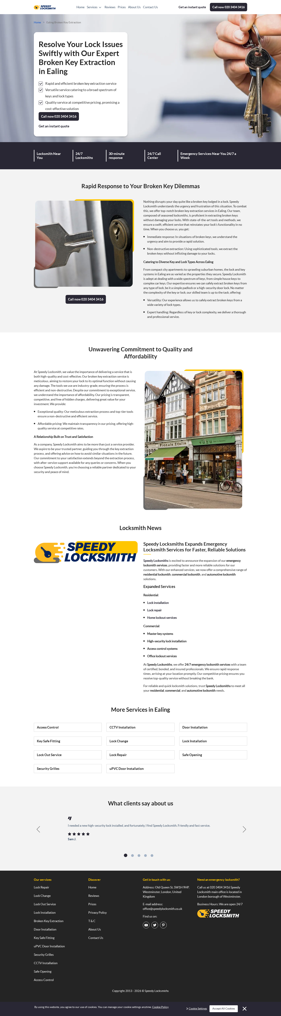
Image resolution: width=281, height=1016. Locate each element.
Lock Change (119, 741)
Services (92, 7)
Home (80, 7)
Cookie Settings (198, 1008)
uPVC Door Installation (127, 768)
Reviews (110, 7)
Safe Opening (192, 755)
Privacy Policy (97, 912)
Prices (122, 7)
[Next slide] (244, 829)
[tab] (125, 855)
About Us (134, 7)
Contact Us (150, 7)
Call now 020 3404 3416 (85, 299)
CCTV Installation (123, 727)
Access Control (48, 727)
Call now (228, 7)
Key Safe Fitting (48, 741)
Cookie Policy (160, 1007)
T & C (91, 921)
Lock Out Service (49, 755)
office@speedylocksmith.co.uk (162, 908)
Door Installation (195, 727)
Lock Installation (194, 741)
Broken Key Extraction (48, 921)
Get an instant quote (192, 7)
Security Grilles (48, 768)
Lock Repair (118, 755)
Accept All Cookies (223, 1008)
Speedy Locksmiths (157, 990)
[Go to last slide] (36, 829)
